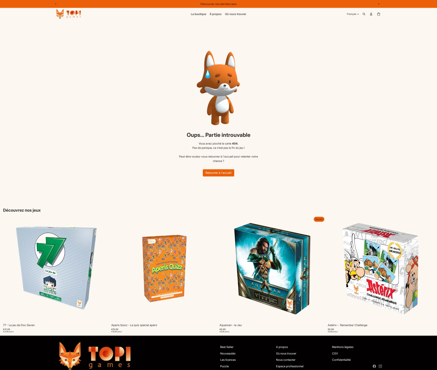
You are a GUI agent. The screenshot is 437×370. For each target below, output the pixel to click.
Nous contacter (285, 359)
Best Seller (227, 347)
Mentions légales (342, 347)
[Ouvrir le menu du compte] (371, 14)
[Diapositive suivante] (378, 4)
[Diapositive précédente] (56, 4)
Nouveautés (227, 353)
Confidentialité (341, 359)
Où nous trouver (286, 353)
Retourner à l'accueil (218, 172)
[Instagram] (380, 366)
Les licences (228, 359)
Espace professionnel (290, 366)
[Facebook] (374, 366)
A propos (282, 347)
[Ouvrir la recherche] (364, 14)
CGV (335, 353)
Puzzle (224, 366)
